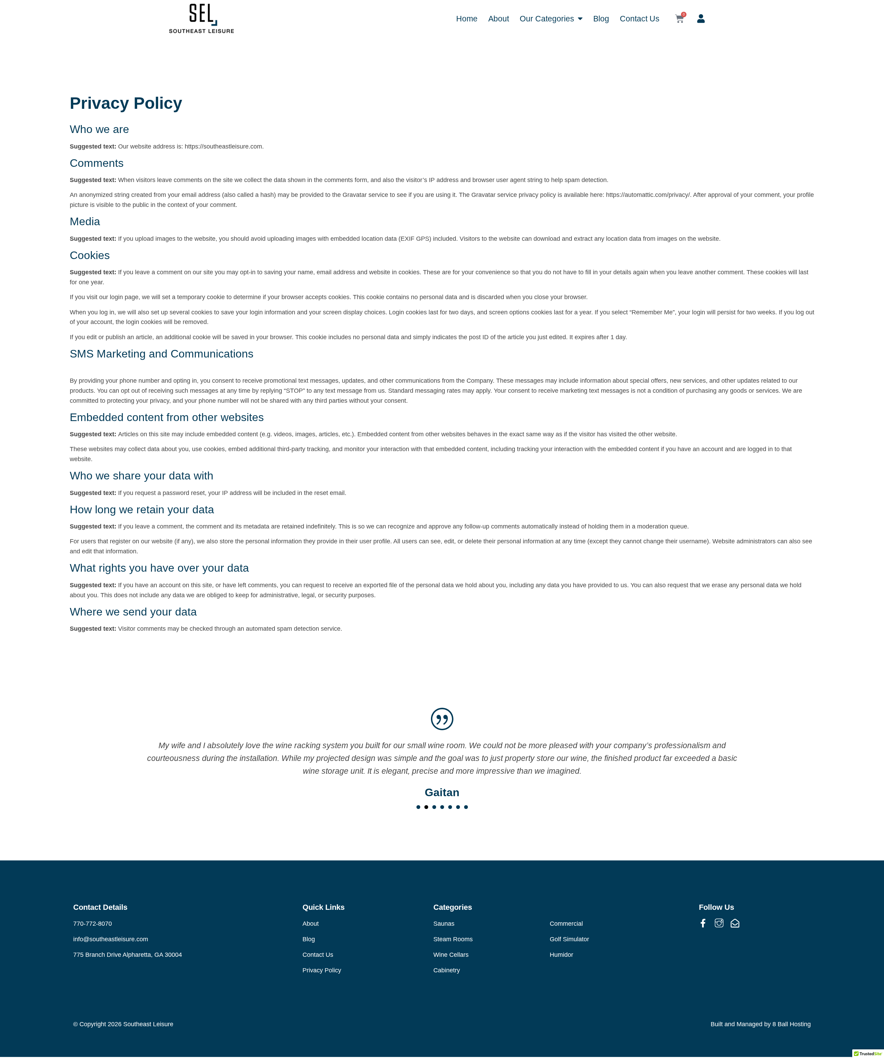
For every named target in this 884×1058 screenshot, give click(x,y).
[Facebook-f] (703, 923)
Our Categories (547, 18)
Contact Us (640, 18)
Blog (601, 18)
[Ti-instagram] (719, 923)
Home (467, 18)
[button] (418, 807)
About (498, 18)
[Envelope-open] (735, 923)
